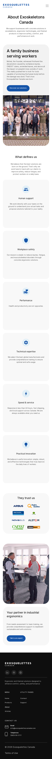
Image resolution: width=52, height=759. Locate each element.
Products (8, 702)
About (7, 707)
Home (7, 698)
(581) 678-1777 (16, 735)
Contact (23, 698)
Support (23, 702)
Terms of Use (11, 753)
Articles (8, 711)
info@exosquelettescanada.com (23, 728)
